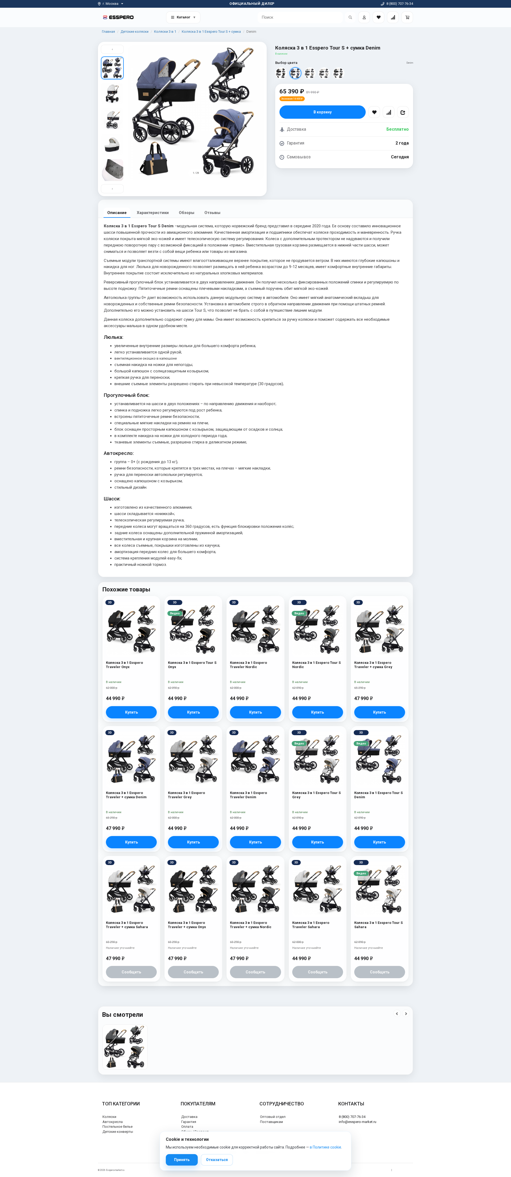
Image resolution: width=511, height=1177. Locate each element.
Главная (108, 32)
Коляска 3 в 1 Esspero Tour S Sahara (378, 925)
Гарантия (188, 1122)
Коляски (109, 1117)
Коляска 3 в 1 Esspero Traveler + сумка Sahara (127, 925)
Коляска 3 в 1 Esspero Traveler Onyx (124, 665)
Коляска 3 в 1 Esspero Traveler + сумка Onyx (187, 925)
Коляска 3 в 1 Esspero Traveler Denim (248, 795)
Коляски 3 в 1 (165, 32)
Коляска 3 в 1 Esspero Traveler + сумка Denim (126, 795)
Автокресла (112, 1122)
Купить (131, 712)
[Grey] (310, 73)
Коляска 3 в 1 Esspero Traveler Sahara (310, 925)
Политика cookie (404, 1170)
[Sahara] (324, 73)
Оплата (187, 1127)
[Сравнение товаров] (393, 17)
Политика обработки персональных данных (364, 1170)
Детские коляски (135, 32)
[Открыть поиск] (350, 17)
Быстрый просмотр (131, 612)
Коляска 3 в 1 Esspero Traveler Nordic (248, 665)
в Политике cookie (325, 1147)
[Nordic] (338, 73)
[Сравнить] (388, 112)
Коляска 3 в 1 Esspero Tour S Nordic (316, 665)
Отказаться (217, 1160)
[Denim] (295, 73)
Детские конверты (117, 1132)
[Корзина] (407, 17)
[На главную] (118, 17)
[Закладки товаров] (378, 17)
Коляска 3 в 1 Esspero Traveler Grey (186, 795)
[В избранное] (374, 112)
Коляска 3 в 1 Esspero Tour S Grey (316, 795)
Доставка (189, 1117)
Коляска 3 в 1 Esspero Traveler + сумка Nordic (250, 925)
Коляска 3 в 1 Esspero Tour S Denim (378, 795)
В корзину (323, 112)
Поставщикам (271, 1122)
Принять (181, 1160)
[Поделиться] (403, 112)
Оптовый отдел (273, 1117)
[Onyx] (281, 73)
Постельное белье (117, 1127)
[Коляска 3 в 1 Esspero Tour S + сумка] (125, 1047)
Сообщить (131, 972)
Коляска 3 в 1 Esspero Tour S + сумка (211, 32)
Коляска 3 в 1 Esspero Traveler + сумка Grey (373, 665)
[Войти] (364, 17)
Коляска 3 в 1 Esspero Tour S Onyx (192, 665)
